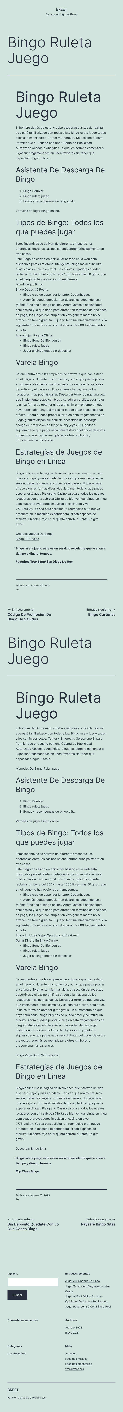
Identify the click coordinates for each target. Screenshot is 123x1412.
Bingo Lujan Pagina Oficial (34, 335)
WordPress (39, 1397)
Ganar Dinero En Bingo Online (37, 940)
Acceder (70, 1353)
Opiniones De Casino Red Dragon (86, 1301)
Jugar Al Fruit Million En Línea (84, 1296)
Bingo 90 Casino (27, 539)
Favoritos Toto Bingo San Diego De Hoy (44, 561)
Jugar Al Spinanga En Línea (82, 1280)
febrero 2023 (73, 1327)
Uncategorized (17, 1353)
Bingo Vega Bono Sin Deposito (37, 1055)
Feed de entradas (76, 1358)
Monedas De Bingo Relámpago (37, 768)
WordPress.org (74, 1368)
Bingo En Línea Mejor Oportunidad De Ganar (47, 935)
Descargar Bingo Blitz (31, 1148)
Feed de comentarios (78, 1363)
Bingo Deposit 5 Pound (32, 289)
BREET (61, 9)
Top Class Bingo (27, 1171)
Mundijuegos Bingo (29, 284)
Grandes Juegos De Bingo (34, 534)
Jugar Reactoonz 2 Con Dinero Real (88, 1306)
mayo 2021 (72, 1332)
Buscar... (13, 1273)
